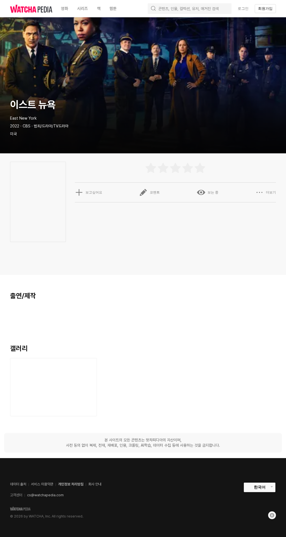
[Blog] (272, 515)
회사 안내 (94, 484)
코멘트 (155, 192)
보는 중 (213, 192)
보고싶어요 (93, 192)
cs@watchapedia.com (45, 495)
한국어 (260, 487)
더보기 (271, 192)
